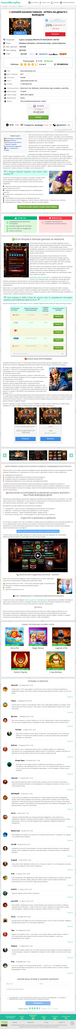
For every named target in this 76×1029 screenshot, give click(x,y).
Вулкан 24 (31, 1022)
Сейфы (28, 156)
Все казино (34, 2)
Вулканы (56, 2)
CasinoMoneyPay (10, 2)
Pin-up (46, 1022)
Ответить (70, 697)
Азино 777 (62, 1022)
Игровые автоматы (69, 2)
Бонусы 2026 (46, 2)
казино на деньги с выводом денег (35, 600)
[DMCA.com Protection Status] (4, 1022)
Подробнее (58, 316)
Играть (19, 33)
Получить (55, 34)
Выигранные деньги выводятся (40, 277)
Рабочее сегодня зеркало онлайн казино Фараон (38, 207)
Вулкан (15, 1022)
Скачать (38, 117)
